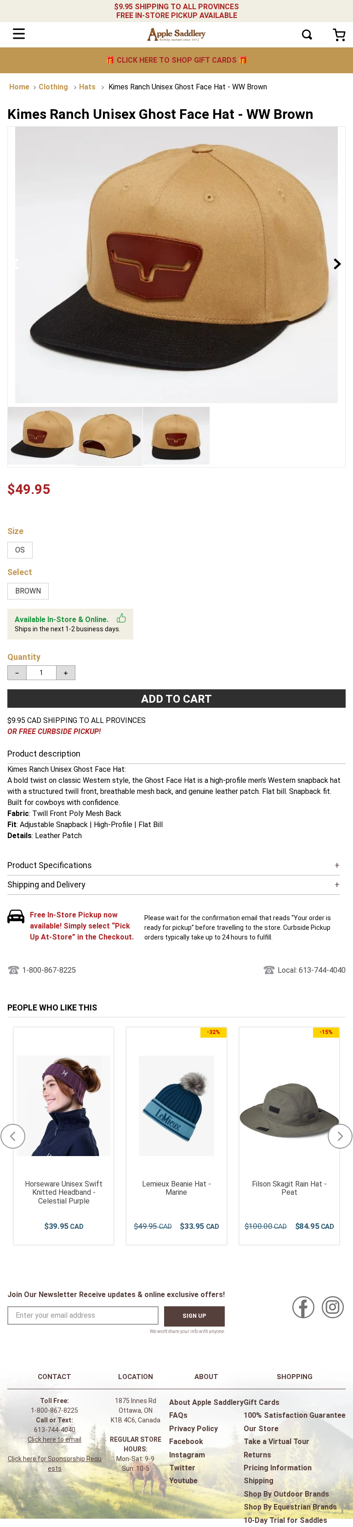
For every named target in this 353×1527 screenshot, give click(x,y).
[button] (20, 550)
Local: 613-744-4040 (312, 970)
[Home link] (19, 87)
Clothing (53, 86)
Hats (87, 86)
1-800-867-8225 (49, 970)
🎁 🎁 (177, 60)
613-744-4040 (54, 1429)
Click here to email (54, 1439)
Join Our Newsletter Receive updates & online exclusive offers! (116, 1294)
